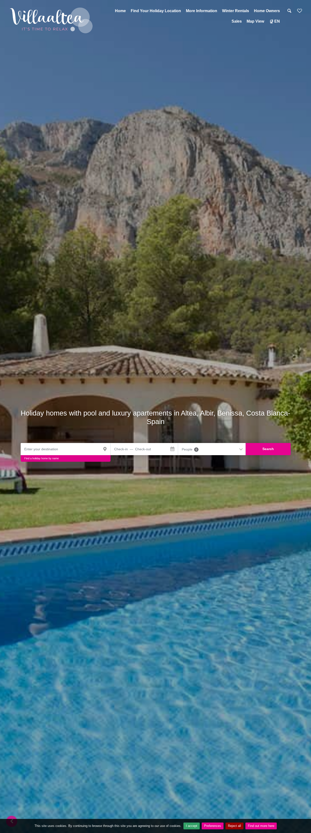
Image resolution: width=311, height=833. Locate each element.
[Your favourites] (299, 12)
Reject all (234, 826)
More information (201, 11)
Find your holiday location (156, 11)
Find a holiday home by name (41, 458)
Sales (237, 21)
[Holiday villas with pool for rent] (51, 20)
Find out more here (261, 826)
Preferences (212, 826)
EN (277, 21)
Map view (255, 21)
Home (120, 11)
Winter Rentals (235, 11)
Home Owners (267, 11)
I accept (191, 826)
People (189, 449)
